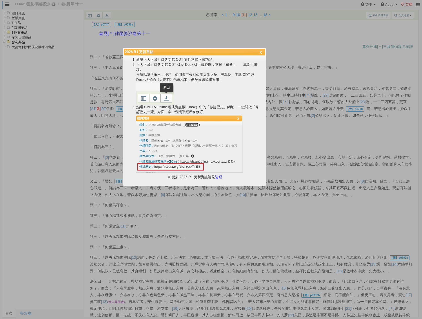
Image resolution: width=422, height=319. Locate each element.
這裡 (218, 177)
